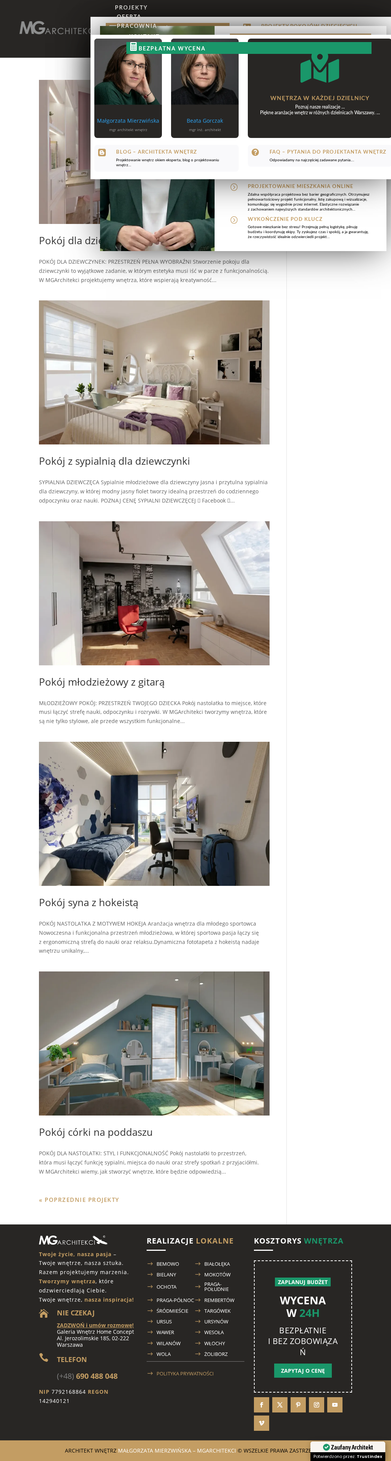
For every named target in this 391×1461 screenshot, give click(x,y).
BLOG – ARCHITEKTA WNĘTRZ (156, 152)
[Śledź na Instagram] (316, 1404)
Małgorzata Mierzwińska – (177, 1450)
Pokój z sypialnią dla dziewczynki (114, 461)
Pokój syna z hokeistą (88, 902)
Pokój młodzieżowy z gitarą (102, 682)
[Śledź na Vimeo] (261, 1423)
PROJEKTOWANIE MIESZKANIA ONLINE (300, 186)
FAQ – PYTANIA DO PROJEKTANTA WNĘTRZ (328, 152)
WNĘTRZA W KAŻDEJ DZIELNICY (320, 98)
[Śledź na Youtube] (335, 1404)
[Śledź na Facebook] (261, 1404)
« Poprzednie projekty (79, 1199)
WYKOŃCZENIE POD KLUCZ (285, 219)
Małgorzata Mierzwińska (128, 120)
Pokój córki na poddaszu (96, 1132)
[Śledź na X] (280, 1404)
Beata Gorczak (205, 120)
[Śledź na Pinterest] (298, 1404)
